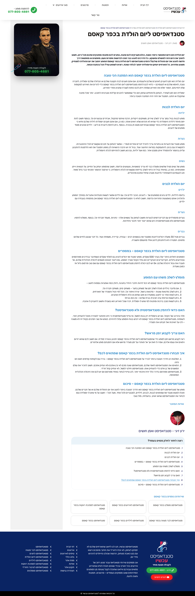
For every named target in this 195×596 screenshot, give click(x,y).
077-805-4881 (37, 71)
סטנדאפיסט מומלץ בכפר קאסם (167, 505)
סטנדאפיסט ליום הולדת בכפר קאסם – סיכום (159, 484)
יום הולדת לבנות (172, 452)
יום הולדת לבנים (172, 457)
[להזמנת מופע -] (34, 10)
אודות (124, 5)
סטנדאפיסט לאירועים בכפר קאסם (128, 505)
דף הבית (144, 5)
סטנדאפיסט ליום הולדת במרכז (143, 28)
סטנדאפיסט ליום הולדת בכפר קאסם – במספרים (157, 461)
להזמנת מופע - (21, 8)
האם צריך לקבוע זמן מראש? (167, 475)
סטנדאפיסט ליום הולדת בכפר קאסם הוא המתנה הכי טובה (153, 448)
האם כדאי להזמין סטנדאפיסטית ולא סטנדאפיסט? (157, 470)
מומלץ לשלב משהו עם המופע (166, 466)
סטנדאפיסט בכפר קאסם (93, 520)
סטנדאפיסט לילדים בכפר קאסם (129, 520)
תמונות (105, 5)
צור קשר (95, 15)
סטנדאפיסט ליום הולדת (166, 28)
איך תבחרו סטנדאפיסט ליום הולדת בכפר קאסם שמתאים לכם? (150, 480)
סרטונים (85, 5)
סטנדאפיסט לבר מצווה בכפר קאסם (165, 520)
